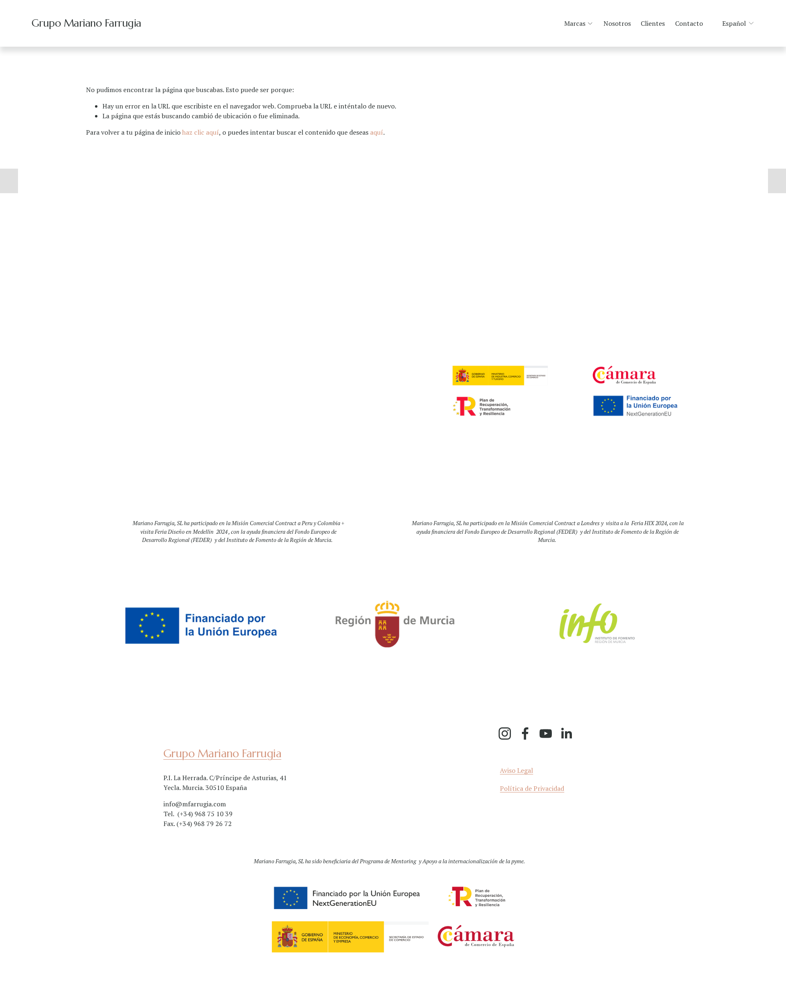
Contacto (689, 23)
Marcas (574, 23)
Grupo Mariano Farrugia (86, 23)
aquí (376, 132)
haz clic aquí (200, 132)
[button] (9, 181)
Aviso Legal (516, 770)
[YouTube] (545, 733)
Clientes (653, 23)
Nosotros (617, 23)
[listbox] (733, 23)
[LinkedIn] (566, 733)
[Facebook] (525, 733)
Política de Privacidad (532, 788)
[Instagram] (504, 733)
